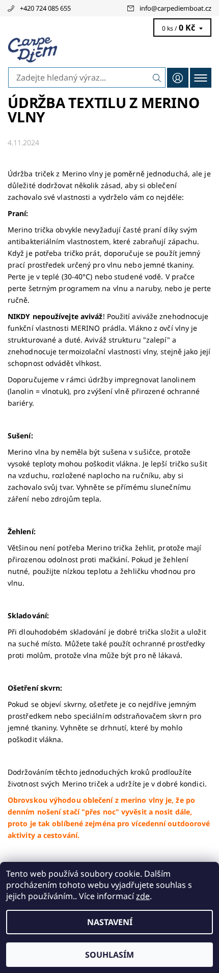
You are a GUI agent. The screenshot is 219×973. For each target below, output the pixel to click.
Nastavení (109, 922)
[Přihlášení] (177, 78)
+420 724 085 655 (45, 8)
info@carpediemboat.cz (175, 8)
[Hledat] (157, 77)
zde (143, 896)
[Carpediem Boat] (109, 50)
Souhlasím (109, 954)
